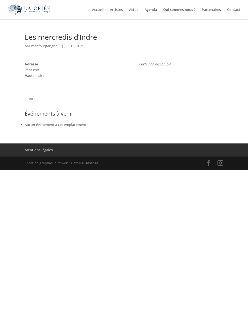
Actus (133, 10)
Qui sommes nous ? (179, 10)
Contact (233, 10)
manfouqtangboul (46, 46)
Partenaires (211, 10)
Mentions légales (39, 150)
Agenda (151, 10)
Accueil (98, 10)
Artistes (116, 10)
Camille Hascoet (84, 163)
